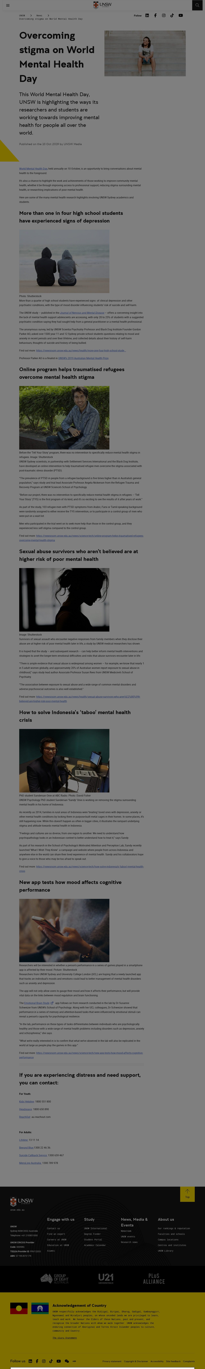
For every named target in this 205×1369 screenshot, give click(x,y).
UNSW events (128, 1236)
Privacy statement (111, 1361)
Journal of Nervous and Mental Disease (82, 312)
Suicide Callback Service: (33, 1155)
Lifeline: (23, 1140)
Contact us (53, 1228)
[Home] (103, 5)
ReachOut (24, 1117)
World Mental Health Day (33, 168)
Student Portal (93, 1239)
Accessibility (157, 1361)
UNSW (22, 15)
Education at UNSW (58, 1245)
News (39, 15)
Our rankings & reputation (174, 1228)
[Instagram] (164, 15)
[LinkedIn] (147, 15)
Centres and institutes (172, 1245)
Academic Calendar (95, 1245)
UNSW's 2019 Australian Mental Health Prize (83, 358)
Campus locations (168, 1239)
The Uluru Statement (65, 1337)
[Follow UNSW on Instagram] (43, 1361)
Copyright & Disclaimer (136, 1361)
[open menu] (8, 5)
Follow (138, 15)
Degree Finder (92, 1233)
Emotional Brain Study (39, 1003)
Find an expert (56, 1233)
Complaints (189, 1361)
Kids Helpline (26, 1101)
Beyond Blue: (26, 1147)
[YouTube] (180, 15)
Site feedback (173, 1361)
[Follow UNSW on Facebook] (37, 1361)
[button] (187, 1194)
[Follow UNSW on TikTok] (51, 1361)
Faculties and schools (171, 1233)
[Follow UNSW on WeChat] (67, 1361)
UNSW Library (165, 1250)
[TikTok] (172, 15)
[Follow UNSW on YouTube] (59, 1361)
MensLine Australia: (30, 1163)
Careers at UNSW (56, 1239)
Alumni (51, 1250)
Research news (129, 1242)
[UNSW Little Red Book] (74, 1361)
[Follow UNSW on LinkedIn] (30, 1361)
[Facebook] (155, 15)
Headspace (25, 1109)
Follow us (17, 1361)
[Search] (197, 5)
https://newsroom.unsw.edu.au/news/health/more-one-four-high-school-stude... (81, 350)
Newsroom (126, 1230)
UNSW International (95, 1228)
